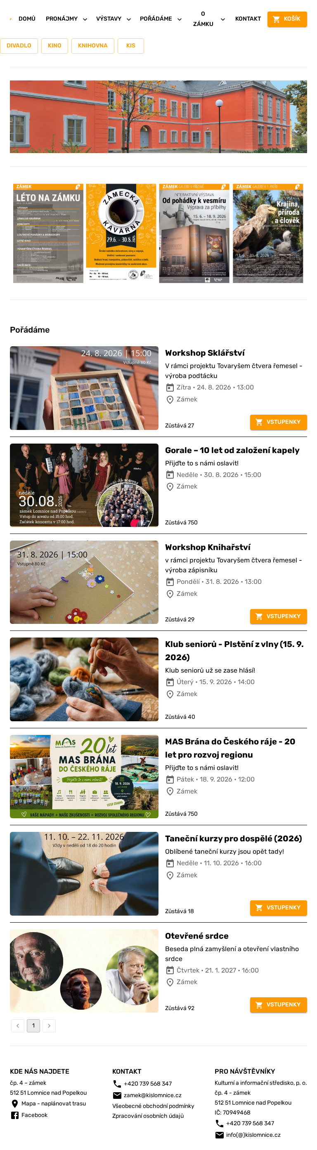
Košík (292, 18)
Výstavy (108, 18)
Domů (27, 18)
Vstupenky (283, 421)
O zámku (203, 19)
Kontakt (248, 18)
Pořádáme (156, 18)
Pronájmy (62, 18)
